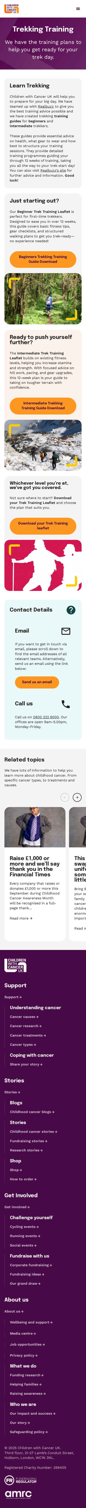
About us (12, 1311)
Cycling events (23, 1227)
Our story (18, 1423)
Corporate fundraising (29, 1265)
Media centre (21, 1333)
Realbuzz (46, 106)
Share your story (24, 1064)
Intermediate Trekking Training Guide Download (43, 406)
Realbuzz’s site (53, 170)
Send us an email (37, 682)
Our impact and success (31, 1413)
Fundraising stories (27, 1141)
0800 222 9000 (46, 717)
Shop (14, 1170)
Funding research (25, 1375)
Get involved (15, 1207)
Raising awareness (26, 1394)
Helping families (24, 1384)
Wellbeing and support (29, 1322)
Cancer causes (22, 1017)
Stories (10, 1092)
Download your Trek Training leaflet (43, 526)
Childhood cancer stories (32, 1131)
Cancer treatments (26, 1035)
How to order (21, 1179)
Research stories (24, 1150)
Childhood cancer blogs (30, 1112)
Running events (23, 1236)
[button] (64, 797)
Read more (35, 918)
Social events (21, 1245)
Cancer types (21, 1044)
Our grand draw (23, 1283)
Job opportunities (26, 1344)
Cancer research (24, 1026)
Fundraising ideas (25, 1274)
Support (11, 997)
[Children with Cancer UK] (11, 8)
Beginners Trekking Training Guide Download (43, 259)
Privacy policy (22, 1355)
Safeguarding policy (27, 1432)
